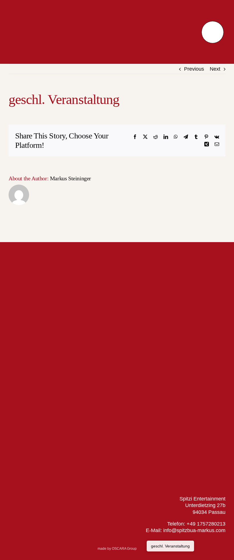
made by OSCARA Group (117, 549)
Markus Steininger (70, 178)
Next (215, 69)
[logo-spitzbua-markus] (47, 8)
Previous (194, 69)
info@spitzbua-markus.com (193, 530)
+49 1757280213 (206, 524)
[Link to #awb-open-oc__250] (212, 32)
